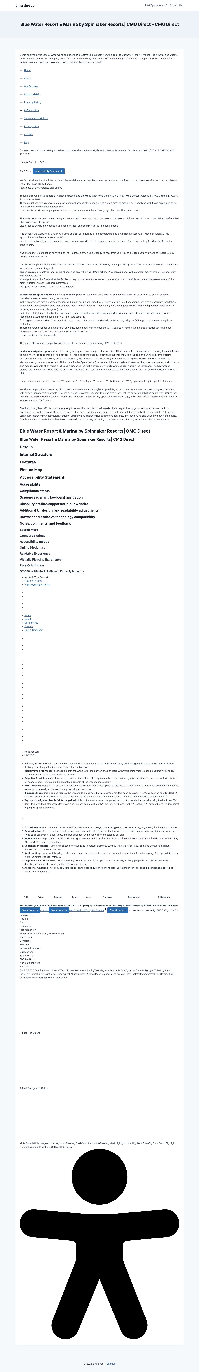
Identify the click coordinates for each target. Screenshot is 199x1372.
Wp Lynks (89, 910)
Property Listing (32, 102)
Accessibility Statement (48, 171)
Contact (44, 910)
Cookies (28, 134)
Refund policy (31, 110)
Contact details (32, 94)
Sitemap (111, 1363)
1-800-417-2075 (33, 580)
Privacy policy (31, 126)
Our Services (31, 86)
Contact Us (176, 5)
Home (27, 70)
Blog (26, 142)
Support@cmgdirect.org (37, 584)
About (27, 78)
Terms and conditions (36, 118)
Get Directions (76, 910)
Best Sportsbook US (156, 5)
